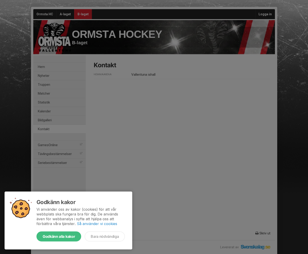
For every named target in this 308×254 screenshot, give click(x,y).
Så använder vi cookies (97, 223)
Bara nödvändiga (105, 236)
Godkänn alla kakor (59, 236)
